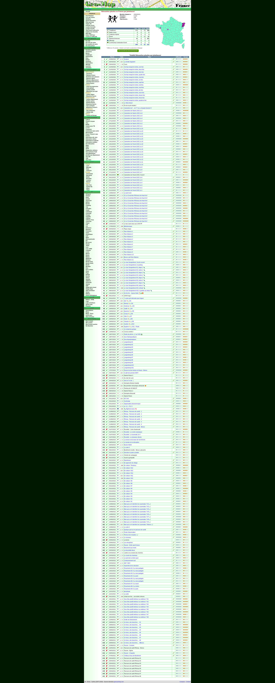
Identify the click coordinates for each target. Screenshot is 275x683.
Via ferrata (127, 401)
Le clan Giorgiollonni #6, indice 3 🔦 (134, 280)
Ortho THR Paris (90, 35)
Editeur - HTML (90, 299)
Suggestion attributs (91, 150)
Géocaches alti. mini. (92, 137)
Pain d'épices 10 (129, 254)
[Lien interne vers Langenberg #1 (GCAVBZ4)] (173, 342)
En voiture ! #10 (128, 478)
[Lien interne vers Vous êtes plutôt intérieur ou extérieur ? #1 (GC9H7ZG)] (173, 599)
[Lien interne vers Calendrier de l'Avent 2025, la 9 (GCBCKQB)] (173, 167)
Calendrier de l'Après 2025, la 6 (133, 113)
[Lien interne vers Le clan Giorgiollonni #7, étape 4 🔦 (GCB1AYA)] (173, 283)
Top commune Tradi (91, 151)
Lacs (87, 247)
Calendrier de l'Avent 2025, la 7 (133, 172)
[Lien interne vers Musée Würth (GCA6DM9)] (173, 445)
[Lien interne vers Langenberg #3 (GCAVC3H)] (173, 347)
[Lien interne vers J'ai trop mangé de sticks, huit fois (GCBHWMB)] (173, 85)
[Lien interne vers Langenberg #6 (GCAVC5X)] (173, 355)
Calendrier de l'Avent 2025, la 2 (133, 188)
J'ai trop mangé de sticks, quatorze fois (135, 100)
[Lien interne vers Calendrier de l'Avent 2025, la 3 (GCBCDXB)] (173, 185)
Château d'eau (90, 219)
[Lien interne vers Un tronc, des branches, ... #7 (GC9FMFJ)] (173, 638)
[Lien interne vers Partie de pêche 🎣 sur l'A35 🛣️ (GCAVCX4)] (173, 334)
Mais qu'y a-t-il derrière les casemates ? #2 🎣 (137, 506)
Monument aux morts (130, 547)
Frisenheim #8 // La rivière (131, 586)
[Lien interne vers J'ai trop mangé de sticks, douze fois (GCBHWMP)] (173, 95)
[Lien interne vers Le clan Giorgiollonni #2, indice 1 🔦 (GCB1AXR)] (173, 270)
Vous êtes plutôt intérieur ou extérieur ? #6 (136, 612)
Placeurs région (90, 78)
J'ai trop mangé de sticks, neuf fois (134, 87)
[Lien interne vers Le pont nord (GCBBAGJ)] (173, 193)
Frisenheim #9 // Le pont (131, 589)
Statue (87, 277)
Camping (88, 205)
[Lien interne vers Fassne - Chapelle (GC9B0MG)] (173, 653)
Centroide (88, 213)
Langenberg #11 (129, 367)
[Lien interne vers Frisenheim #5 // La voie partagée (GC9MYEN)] (173, 579)
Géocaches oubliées (91, 142)
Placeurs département (92, 80)
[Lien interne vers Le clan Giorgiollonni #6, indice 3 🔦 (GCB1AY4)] (173, 280)
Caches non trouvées (92, 31)
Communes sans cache (92, 131)
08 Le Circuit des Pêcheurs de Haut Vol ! (135, 213)
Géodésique (89, 234)
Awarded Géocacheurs (92, 81)
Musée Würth (128, 445)
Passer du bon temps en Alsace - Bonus (135, 370)
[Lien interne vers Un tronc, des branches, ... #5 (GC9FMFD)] (173, 633)
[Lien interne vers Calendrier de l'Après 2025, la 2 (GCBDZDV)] (173, 123)
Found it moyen (90, 121)
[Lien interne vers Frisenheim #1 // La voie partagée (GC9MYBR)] (173, 568)
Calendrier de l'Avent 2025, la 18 (133, 144)
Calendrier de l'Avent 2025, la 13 (133, 157)
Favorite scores (90, 25)
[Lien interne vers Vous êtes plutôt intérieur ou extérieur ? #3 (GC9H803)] (173, 604)
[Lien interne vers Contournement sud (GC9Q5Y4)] (173, 561)
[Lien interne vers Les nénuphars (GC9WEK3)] (173, 543)
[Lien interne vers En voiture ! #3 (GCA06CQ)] (173, 496)
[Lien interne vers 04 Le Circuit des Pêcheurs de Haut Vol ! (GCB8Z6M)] (173, 203)
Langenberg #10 (129, 365)
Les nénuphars (128, 542)
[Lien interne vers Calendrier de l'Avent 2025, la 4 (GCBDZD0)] (173, 183)
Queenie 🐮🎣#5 (129, 311)
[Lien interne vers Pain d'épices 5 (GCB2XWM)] (173, 242)
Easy (87, 58)
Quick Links (89, 304)
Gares (87, 232)
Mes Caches (89, 322)
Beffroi (88, 202)
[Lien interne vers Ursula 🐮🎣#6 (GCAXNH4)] (173, 314)
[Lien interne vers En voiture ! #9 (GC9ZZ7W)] (173, 481)
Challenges (89, 54)
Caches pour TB (90, 126)
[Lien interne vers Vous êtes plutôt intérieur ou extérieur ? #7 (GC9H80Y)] (173, 615)
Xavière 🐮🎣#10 (129, 324)
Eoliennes (88, 227)
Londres (88, 180)
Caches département (92, 99)
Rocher (88, 276)
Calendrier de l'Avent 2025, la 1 (133, 190)
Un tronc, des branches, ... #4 (132, 630)
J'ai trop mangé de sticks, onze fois (134, 92)
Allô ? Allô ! (127, 563)
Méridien (88, 260)
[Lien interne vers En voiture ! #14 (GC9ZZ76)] (173, 468)
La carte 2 (127, 527)
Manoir (88, 253)
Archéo (88, 199)
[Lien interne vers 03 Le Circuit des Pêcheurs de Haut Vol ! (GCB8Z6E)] (173, 201)
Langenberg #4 (128, 349)
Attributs (88, 19)
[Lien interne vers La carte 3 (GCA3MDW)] (173, 447)
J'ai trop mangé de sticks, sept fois (134, 82)
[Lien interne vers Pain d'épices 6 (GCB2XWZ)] (173, 244)
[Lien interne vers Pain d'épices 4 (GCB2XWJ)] (173, 239)
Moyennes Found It (91, 107)
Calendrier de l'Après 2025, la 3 (133, 121)
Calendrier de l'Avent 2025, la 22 (133, 134)
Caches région (90, 94)
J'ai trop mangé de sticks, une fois (134, 67)
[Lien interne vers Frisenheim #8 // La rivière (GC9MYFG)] (173, 586)
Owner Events (90, 83)
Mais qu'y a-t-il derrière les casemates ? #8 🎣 (137, 519)
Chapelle (88, 216)
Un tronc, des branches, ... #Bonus (134, 643)
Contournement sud (130, 560)
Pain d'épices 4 (128, 239)
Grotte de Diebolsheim (130, 619)
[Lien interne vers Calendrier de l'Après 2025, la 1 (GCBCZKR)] (173, 126)
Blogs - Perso (89, 313)
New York (89, 185)
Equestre (88, 229)
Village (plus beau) (91, 287)
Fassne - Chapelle (129, 653)
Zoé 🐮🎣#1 (127, 301)
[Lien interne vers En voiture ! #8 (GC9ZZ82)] (173, 483)
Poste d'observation (129, 532)
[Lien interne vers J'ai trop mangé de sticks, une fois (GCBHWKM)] (173, 67)
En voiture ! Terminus (130, 465)
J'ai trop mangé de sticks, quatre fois (134, 74)
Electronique (89, 132)
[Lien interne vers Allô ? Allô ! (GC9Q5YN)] (173, 563)
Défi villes (88, 33)
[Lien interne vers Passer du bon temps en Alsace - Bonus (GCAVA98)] (173, 370)
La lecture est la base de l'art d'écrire (134, 439)
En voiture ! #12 (128, 473)
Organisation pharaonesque (132, 403)
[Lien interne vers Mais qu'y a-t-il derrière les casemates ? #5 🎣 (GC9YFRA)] (173, 512)
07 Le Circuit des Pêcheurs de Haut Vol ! (135, 211)
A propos (182, 681)
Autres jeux (89, 315)
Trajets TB (88, 23)
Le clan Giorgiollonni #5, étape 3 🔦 (134, 278)
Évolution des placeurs (92, 76)
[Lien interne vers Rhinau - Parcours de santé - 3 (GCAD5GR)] (173, 417)
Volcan (87, 292)
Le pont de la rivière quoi (131, 558)
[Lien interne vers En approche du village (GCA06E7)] (173, 463)
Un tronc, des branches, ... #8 (132, 640)
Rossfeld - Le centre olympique (133, 432)
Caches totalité (90, 89)
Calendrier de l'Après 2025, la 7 (133, 110)
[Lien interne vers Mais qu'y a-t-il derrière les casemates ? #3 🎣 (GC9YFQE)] (173, 509)
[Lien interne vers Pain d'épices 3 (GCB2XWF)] (173, 237)
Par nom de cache (91, 42)
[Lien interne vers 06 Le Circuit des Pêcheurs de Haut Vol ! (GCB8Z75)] (173, 208)
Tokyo (88, 189)
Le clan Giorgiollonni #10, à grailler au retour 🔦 (138, 290)
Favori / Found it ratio (92, 134)
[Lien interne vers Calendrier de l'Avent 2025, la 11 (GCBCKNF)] (173, 162)
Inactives (88, 66)
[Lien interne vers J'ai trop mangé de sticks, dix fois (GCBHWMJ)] (173, 90)
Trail (87, 158)
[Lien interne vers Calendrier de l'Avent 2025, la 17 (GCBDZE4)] (173, 147)
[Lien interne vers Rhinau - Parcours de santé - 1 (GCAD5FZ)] (173, 411)
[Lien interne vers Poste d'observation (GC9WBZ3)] (173, 532)
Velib (87, 285)
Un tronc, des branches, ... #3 (132, 627)
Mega (87, 145)
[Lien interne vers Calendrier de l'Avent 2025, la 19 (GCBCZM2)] (173, 141)
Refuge (88, 274)
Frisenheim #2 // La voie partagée (134, 571)
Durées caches (90, 101)
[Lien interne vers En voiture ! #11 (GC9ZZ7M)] (173, 476)
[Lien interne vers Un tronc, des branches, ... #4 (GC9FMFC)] (173, 630)
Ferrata (88, 135)
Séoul (87, 188)
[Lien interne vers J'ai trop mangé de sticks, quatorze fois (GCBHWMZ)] (173, 100)
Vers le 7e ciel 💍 (129, 380)
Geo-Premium (90, 15)
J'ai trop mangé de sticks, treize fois (134, 98)
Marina (87, 256)
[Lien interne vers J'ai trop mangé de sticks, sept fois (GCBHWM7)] (173, 82)
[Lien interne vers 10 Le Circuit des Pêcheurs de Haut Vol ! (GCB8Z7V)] (173, 219)
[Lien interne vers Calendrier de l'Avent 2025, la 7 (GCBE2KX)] (173, 172)
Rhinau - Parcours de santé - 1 (133, 411)
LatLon (88, 119)
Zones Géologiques (91, 295)
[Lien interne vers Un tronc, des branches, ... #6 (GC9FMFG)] (173, 635)
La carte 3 (127, 447)
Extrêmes (88, 61)
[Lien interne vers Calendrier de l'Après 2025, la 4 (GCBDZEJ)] (173, 118)
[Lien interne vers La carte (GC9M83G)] (173, 594)
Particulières (89, 63)
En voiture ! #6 (128, 488)
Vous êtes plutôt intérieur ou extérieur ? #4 (136, 607)
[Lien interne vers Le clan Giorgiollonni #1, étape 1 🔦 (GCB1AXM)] (173, 267)
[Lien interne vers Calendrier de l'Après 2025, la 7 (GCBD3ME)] (173, 111)
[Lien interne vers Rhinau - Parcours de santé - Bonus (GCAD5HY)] (173, 427)
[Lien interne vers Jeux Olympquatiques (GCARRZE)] (173, 337)
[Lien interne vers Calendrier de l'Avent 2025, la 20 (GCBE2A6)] (173, 139)
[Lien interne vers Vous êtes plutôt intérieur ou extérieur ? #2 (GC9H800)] (173, 602)
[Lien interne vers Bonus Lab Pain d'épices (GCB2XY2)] (173, 257)
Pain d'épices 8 (128, 249)
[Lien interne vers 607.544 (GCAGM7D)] (173, 399)
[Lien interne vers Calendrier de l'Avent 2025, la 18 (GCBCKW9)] (173, 144)
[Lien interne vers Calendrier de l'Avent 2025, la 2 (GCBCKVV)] (173, 188)
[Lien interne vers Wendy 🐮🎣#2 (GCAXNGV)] (173, 303)
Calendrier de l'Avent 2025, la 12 (133, 159)
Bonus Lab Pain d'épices (131, 257)
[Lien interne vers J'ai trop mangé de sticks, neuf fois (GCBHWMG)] (173, 87)
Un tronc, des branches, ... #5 (132, 632)
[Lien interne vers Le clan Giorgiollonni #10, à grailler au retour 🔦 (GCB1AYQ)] (173, 291)
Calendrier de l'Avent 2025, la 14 (133, 154)
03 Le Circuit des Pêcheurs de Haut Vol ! (135, 200)
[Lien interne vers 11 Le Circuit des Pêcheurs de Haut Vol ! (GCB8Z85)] (173, 221)
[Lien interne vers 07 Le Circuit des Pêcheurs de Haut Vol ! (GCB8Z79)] (173, 211)
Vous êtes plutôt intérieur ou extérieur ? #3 (136, 604)
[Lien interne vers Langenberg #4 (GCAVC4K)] (173, 350)
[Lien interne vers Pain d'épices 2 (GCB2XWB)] (173, 234)
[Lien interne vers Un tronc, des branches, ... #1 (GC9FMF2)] (173, 622)
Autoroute (89, 200)
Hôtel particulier (90, 239)
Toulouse (89, 170)
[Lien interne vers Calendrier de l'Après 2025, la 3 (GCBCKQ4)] (173, 121)
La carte (126, 594)
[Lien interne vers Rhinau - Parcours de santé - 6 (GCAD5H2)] (173, 424)
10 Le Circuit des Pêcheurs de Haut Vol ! (135, 218)
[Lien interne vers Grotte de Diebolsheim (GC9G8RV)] (173, 620)
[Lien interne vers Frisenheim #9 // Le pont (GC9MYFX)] (173, 589)
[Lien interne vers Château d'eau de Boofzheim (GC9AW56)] (173, 656)
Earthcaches (89, 56)
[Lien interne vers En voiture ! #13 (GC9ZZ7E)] (173, 471)
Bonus (87, 53)
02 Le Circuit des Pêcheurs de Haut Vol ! (135, 198)
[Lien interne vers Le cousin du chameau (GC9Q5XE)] (173, 555)
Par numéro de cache (92, 44)
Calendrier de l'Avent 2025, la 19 (133, 141)
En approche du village (131, 463)
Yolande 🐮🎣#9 (129, 321)
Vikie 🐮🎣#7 (128, 316)
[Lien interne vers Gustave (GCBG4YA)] (173, 59)
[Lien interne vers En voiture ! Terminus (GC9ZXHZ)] (173, 465)
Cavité (87, 210)
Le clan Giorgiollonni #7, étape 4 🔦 (134, 283)
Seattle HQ (89, 186)
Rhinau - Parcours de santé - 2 (133, 414)
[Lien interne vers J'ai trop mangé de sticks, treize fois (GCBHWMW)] (173, 98)
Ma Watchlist (89, 326)
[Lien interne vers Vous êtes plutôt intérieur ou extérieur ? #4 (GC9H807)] (173, 607)
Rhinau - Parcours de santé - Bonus (134, 427)
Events (88, 59)
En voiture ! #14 (128, 468)
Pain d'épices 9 (128, 252)
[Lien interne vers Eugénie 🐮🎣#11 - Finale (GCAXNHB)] (173, 327)
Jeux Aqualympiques (130, 339)
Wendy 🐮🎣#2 (128, 303)
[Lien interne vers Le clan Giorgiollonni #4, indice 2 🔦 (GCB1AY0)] (173, 275)
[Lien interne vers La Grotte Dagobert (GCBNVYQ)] (173, 62)
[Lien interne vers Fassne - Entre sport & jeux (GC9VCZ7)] (173, 545)
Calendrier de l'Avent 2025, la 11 (133, 162)
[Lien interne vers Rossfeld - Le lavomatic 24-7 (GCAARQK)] (173, 435)
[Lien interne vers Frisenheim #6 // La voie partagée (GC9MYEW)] (173, 581)
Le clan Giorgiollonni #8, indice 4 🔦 (134, 285)
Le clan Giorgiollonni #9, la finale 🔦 (134, 288)
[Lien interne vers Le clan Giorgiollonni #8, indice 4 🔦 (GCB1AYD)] (173, 285)
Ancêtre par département (93, 155)
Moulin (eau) (89, 261)
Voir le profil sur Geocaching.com (128, 50)
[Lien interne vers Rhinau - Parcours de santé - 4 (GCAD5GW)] (173, 419)
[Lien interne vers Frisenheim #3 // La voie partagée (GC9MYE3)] (173, 573)
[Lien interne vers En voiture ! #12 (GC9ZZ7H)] (173, 473)
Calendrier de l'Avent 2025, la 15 (133, 152)
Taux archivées (90, 105)
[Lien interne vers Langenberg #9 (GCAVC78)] (173, 363)
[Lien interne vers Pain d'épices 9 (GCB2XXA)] (173, 252)
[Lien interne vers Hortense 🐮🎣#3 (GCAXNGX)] (173, 306)
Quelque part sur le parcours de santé (135, 529)
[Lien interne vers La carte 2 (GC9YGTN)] (173, 527)
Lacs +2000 (89, 248)
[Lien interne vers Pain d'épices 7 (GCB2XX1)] (173, 247)
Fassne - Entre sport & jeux (132, 545)
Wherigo (88, 64)
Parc (87, 268)
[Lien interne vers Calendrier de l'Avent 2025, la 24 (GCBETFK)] (173, 129)
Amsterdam (89, 173)
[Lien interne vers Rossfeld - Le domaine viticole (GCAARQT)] (173, 437)
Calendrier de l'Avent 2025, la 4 (133, 182)
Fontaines (88, 231)
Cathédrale (89, 211)
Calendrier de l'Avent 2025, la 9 (133, 167)
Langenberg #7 (128, 357)
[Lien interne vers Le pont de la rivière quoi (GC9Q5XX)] (173, 558)
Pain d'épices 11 (129, 260)
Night (87, 147)
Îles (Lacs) (89, 242)
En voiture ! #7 (128, 486)
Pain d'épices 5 (128, 242)
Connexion (88, 9)
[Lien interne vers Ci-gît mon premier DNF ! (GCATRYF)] (173, 373)
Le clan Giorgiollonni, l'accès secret (134, 262)
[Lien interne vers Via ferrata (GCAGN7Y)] (173, 401)
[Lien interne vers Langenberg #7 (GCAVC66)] (173, 357)
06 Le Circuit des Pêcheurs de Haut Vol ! (135, 208)
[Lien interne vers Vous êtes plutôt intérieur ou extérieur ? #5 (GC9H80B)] (173, 609)
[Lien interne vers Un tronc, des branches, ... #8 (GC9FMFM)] (173, 640)
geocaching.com (119, 681)
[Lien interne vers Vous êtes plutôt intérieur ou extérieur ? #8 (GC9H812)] (173, 617)
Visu (87, 123)
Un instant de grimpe (130, 329)
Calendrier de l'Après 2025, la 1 (133, 126)
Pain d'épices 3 (128, 236)
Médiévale (88, 258)
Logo (87, 301)
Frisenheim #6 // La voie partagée (134, 581)
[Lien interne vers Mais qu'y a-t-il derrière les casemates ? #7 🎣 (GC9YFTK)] (173, 517)
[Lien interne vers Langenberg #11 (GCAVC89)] (173, 368)
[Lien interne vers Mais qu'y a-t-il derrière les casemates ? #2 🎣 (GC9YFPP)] (173, 507)
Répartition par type (92, 91)
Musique (88, 266)
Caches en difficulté (91, 36)
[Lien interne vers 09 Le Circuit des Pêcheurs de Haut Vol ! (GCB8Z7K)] (173, 216)
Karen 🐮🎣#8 (128, 319)
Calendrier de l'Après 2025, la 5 (133, 116)
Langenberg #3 (128, 347)
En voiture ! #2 (128, 499)
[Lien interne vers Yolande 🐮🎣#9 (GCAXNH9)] (173, 321)
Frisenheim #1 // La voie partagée (134, 568)
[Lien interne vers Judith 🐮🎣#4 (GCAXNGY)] (173, 309)
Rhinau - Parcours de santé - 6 (133, 424)
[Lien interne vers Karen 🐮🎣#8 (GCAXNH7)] (173, 319)
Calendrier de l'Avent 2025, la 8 (133, 170)
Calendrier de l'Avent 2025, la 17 (133, 146)
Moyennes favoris (91, 96)
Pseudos (88, 306)
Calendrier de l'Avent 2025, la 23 (133, 131)
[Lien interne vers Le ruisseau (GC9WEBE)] (173, 537)
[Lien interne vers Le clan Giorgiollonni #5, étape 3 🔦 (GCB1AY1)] (173, 278)
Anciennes (89, 51)
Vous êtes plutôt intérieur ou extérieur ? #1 (136, 599)
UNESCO (88, 281)
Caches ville (89, 112)
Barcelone (89, 175)
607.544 (126, 398)
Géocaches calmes (91, 139)
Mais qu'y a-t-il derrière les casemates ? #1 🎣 (137, 504)
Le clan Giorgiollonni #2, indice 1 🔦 (134, 270)
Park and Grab (90, 22)
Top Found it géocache (92, 30)
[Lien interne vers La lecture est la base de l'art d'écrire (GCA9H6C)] (173, 440)
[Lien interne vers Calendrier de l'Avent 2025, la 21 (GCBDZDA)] (173, 136)
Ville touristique (90, 290)
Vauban (88, 284)
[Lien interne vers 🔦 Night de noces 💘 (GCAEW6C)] (173, 409)
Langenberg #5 (128, 352)
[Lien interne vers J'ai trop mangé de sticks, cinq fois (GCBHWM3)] (173, 77)
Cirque (87, 223)
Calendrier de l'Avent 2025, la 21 (133, 136)
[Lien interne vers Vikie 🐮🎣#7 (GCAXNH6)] (173, 316)
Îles (87, 240)
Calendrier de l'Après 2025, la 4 (133, 118)
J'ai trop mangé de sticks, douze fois (134, 95)
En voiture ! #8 (128, 483)
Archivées (88, 67)
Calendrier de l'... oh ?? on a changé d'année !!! (137, 108)
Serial (87, 148)
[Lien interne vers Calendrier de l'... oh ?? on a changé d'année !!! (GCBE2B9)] (173, 108)
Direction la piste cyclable (131, 452)
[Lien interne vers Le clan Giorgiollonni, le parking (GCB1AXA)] (173, 265)
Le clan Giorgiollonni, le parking (133, 265)
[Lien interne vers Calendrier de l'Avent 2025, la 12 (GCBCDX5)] (173, 159)
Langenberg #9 (128, 362)
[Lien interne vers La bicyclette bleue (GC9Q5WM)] (173, 550)
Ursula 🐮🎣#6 (128, 314)
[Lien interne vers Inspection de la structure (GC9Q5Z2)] (173, 566)
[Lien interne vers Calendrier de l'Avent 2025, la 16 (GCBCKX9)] (173, 149)
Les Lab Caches (90, 17)
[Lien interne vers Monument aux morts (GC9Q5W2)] (173, 548)
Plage (87, 272)
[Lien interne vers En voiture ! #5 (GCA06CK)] (173, 491)
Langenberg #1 (128, 342)
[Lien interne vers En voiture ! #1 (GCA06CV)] (173, 501)
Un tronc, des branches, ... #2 (132, 625)
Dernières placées (91, 50)
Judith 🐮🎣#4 (128, 308)
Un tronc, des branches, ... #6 (132, 635)
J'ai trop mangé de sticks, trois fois (134, 72)
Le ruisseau (127, 537)
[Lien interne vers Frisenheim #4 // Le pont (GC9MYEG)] (173, 576)
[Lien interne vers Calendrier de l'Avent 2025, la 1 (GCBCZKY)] (173, 190)
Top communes (90, 110)
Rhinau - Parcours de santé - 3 (133, 416)
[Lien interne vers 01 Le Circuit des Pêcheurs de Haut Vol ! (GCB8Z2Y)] (173, 195)
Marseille (88, 167)
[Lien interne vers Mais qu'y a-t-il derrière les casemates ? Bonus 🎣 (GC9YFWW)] (173, 525)
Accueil (88, 11)
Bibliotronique (128, 226)
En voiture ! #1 (128, 501)
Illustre (88, 244)
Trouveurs (89, 73)
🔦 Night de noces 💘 (130, 409)
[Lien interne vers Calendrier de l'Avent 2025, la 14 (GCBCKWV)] (173, 154)
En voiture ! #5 (128, 491)
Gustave (126, 59)
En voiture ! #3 (128, 496)
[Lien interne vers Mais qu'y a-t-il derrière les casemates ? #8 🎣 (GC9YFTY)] (173, 519)
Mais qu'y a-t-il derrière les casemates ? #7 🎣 (137, 517)
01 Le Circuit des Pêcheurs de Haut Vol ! (135, 195)
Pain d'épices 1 (128, 231)
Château (88, 218)
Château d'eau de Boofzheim (132, 655)
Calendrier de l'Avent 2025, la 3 (133, 185)
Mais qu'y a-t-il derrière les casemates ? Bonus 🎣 (138, 524)
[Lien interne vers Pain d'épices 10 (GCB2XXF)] (173, 255)
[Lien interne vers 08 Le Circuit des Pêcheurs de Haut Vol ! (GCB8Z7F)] (173, 213)
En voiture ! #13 (128, 470)
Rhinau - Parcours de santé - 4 (133, 419)
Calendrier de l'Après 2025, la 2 (133, 123)
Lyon (87, 165)
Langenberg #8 (128, 360)
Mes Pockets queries (91, 324)
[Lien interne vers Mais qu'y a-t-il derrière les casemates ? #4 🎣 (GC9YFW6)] (173, 522)
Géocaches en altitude (92, 140)
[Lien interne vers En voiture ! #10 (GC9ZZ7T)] (173, 478)
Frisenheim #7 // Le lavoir (131, 583)
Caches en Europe (91, 115)
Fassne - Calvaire (129, 645)
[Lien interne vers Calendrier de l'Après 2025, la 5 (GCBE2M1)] (173, 116)
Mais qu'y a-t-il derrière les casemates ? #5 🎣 (137, 511)
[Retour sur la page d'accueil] (137, 4)
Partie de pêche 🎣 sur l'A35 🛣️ (133, 334)
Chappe (88, 215)
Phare (87, 271)
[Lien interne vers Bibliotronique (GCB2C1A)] (173, 226)
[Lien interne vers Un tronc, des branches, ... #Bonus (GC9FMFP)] (173, 643)
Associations (89, 310)
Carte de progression (92, 86)
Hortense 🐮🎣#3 (129, 306)
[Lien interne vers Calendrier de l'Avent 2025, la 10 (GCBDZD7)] (173, 165)
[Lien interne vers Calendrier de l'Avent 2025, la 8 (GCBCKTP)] (173, 170)
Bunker (88, 203)
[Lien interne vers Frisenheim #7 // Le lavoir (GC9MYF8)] (173, 584)
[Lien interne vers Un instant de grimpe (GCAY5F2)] (173, 329)
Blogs (87, 312)
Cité (87, 224)
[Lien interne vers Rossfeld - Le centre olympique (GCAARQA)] (173, 432)
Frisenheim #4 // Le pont (131, 576)
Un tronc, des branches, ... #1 (132, 622)
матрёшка (127, 591)
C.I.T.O (87, 127)
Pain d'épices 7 (128, 247)
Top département (90, 153)
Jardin (87, 245)
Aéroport (88, 194)
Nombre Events (90, 102)
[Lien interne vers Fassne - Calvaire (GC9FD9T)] (173, 645)
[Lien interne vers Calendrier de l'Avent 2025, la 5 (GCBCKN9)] (173, 180)
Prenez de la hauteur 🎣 (131, 535)
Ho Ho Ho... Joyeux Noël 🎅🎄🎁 (134, 293)
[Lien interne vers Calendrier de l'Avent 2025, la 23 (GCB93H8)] (173, 131)
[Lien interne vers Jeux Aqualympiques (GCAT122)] (173, 339)
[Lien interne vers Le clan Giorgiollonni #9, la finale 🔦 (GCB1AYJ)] (173, 288)
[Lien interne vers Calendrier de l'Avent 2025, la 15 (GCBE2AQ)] (173, 152)
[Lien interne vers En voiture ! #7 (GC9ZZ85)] (173, 486)
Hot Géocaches (90, 143)
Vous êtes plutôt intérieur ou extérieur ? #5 (136, 609)
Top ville (88, 156)
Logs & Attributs (90, 302)
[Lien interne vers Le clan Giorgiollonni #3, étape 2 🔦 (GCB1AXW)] (173, 273)
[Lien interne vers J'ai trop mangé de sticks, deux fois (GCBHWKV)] (173, 69)
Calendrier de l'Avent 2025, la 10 (133, 164)
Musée (87, 264)
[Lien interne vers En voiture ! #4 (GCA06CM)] (173, 494)
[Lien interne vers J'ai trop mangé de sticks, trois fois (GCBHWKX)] (173, 72)
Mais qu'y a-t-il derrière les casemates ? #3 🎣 (137, 509)
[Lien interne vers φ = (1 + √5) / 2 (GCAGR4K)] (173, 406)
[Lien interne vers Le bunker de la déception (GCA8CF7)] (173, 442)
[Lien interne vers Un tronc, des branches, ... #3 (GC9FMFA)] (173, 627)
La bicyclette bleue (129, 550)
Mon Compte (89, 321)
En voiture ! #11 (128, 475)
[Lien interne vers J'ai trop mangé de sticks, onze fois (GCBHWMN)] (173, 93)
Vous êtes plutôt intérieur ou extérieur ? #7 (136, 614)
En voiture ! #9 (128, 481)
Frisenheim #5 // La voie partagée (134, 578)
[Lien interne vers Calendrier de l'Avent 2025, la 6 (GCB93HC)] (173, 177)
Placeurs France (90, 75)
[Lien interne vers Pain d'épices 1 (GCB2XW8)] (173, 231)
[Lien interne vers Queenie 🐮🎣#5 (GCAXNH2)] (173, 311)
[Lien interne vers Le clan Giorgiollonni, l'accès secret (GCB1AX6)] (173, 262)
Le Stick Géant (128, 103)
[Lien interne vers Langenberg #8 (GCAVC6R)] (173, 360)
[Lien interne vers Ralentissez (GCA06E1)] (173, 460)
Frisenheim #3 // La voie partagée (134, 573)
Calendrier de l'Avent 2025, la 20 (133, 139)
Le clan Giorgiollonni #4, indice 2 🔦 (134, 275)
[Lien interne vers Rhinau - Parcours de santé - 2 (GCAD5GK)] (173, 414)
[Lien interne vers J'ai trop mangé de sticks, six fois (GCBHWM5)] (173, 80)
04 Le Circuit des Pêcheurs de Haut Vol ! (135, 203)
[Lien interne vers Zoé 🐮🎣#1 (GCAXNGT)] (173, 301)
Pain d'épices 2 (128, 234)
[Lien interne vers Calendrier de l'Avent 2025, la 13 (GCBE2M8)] (173, 157)
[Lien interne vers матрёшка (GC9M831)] (173, 591)
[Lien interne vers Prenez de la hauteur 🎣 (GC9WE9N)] (173, 535)
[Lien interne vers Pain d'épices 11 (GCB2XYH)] (173, 260)
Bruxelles (89, 178)
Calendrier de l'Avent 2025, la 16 (133, 149)
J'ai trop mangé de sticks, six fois (133, 80)
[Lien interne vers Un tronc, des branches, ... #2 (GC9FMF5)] (173, 625)
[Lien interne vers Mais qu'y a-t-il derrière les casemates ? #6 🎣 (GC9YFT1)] (173, 514)
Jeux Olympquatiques (130, 337)
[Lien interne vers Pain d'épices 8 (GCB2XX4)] (173, 249)
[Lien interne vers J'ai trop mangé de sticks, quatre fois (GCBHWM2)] (173, 75)
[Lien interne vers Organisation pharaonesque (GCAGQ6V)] (173, 404)
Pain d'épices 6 (128, 244)
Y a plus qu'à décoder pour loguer (134, 298)
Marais (87, 255)
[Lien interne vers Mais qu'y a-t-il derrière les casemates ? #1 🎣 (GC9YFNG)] (173, 504)
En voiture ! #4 (128, 493)
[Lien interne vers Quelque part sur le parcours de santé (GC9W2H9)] (173, 530)
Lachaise (88, 250)
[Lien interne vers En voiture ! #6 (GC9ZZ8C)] (173, 489)
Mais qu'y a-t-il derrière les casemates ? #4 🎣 (137, 522)
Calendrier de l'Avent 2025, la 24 (133, 128)
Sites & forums (90, 316)
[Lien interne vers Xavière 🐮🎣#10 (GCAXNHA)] (173, 324)
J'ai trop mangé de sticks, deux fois (134, 69)
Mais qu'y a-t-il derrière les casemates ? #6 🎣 (137, 514)
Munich (88, 181)
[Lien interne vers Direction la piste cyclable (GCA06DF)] (173, 453)
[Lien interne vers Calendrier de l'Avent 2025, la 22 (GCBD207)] (173, 134)
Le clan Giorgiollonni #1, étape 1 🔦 (134, 267)
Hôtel (87, 237)
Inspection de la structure (131, 565)
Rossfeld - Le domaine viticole (133, 437)
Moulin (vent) (89, 263)
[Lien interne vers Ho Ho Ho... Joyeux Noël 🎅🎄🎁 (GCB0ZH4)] (173, 293)
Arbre (87, 197)
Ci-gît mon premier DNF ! (131, 373)
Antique (88, 195)
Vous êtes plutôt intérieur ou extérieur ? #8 (136, 617)
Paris (87, 169)
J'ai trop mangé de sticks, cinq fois (134, 77)
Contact (188, 681)
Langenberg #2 (128, 344)
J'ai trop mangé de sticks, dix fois (133, 90)
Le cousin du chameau (130, 555)
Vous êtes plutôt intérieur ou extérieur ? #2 (136, 601)
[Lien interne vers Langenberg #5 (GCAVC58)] (173, 352)
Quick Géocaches (91, 20)
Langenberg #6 (128, 355)
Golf (87, 236)
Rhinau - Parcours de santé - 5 (133, 421)
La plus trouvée (90, 28)
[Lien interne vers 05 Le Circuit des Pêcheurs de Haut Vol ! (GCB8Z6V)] (173, 206)
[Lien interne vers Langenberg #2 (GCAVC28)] (173, 345)
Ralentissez (127, 460)
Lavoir (87, 252)
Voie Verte (88, 159)
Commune (89, 129)
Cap (87, 207)
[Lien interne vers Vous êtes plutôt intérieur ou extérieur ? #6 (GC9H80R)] (173, 612)
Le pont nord (127, 193)
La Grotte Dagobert (129, 62)
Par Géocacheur (90, 45)
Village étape (89, 289)
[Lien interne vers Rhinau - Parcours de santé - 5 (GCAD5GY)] (173, 422)
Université (88, 282)
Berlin (88, 177)
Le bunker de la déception (131, 442)
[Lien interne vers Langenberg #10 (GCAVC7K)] (173, 365)
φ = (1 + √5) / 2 (128, 406)
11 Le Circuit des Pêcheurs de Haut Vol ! (135, 221)
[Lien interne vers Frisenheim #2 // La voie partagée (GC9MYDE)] (173, 571)
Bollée (87, 124)
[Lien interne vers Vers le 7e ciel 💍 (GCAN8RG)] (173, 381)
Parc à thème (89, 269)
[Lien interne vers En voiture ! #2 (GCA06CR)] (173, 499)
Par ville (88, 41)
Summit (88, 279)
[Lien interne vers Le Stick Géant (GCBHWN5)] (173, 103)
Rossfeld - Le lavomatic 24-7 (132, 434)
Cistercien (88, 221)
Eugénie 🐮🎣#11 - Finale (131, 326)
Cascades (88, 208)
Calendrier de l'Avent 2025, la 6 (133, 177)
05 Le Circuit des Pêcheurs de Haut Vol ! (135, 206)
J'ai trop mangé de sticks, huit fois (133, 85)
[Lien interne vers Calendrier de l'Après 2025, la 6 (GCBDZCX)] (173, 113)
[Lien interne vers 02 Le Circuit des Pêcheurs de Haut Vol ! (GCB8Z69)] (173, 198)
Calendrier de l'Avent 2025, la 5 (133, 180)
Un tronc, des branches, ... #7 (132, 637)
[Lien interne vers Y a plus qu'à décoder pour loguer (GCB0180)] (173, 298)
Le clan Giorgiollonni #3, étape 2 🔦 (134, 272)
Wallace (88, 293)
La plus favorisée (90, 27)
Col (87, 226)
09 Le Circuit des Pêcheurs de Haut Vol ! (135, 216)
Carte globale (90, 88)
